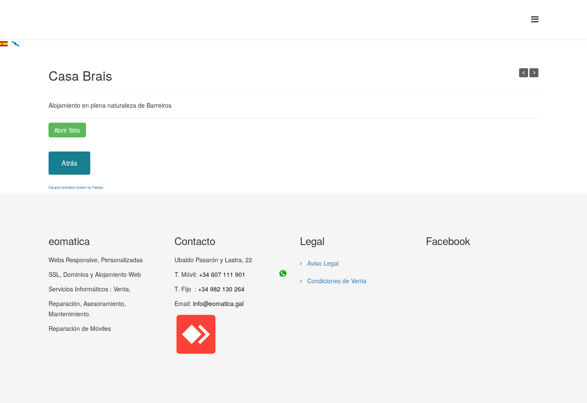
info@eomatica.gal (218, 303)
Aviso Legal (322, 263)
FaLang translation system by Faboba (76, 187)
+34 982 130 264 (221, 289)
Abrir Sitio (67, 130)
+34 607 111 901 (222, 274)
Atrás (69, 163)
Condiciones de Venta (336, 280)
